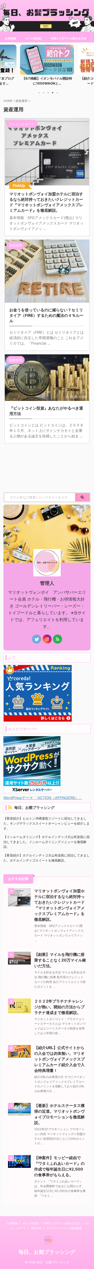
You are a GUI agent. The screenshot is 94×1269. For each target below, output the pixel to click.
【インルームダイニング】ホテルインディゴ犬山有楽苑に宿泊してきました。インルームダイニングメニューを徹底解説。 (46, 842)
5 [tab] (57, 92)
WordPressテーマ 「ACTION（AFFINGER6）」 (42, 797)
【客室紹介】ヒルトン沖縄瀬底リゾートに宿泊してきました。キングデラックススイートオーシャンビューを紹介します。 (46, 823)
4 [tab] (52, 92)
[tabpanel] (47, 66)
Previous (4, 68)
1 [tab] (39, 92)
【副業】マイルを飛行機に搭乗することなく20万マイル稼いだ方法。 (60, 960)
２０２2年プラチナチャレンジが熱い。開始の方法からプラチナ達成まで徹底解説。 (59, 1007)
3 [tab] (48, 92)
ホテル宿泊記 (33, 38)
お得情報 (10, 38)
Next (90, 68)
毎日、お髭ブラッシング (34, 807)
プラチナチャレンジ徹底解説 (64, 1228)
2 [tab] (43, 92)
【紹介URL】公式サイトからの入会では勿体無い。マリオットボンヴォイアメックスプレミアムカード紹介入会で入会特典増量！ (59, 1059)
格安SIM (36, 1228)
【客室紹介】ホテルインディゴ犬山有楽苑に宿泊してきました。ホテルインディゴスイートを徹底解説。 (46, 857)
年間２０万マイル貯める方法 (68, 38)
